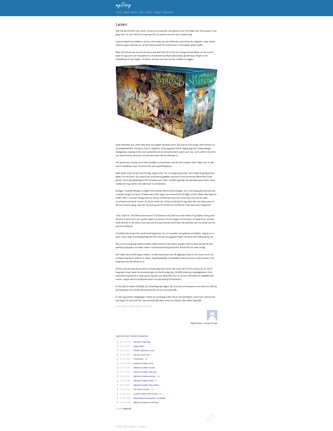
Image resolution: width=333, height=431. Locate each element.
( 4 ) (158, 376)
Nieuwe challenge (141, 342)
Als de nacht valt (141, 355)
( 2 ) (146, 359)
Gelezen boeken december (146, 385)
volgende (126, 408)
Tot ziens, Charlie (141, 389)
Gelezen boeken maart (144, 368)
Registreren (168, 12)
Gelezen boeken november (146, 402)
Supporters (138, 346)
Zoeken (148, 12)
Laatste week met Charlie (145, 394)
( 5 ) (152, 389)
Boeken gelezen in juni (143, 350)
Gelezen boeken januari (144, 376)
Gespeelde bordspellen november (149, 398)
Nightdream (197, 323)
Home (118, 12)
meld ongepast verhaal (140, 306)
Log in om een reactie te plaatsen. (132, 335)
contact (142, 426)
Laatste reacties (130, 12)
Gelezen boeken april (143, 363)
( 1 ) (156, 381)
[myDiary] (166, 5)
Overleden (138, 359)
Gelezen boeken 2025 (143, 381)
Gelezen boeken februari (145, 372)
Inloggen (157, 12)
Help (141, 12)
